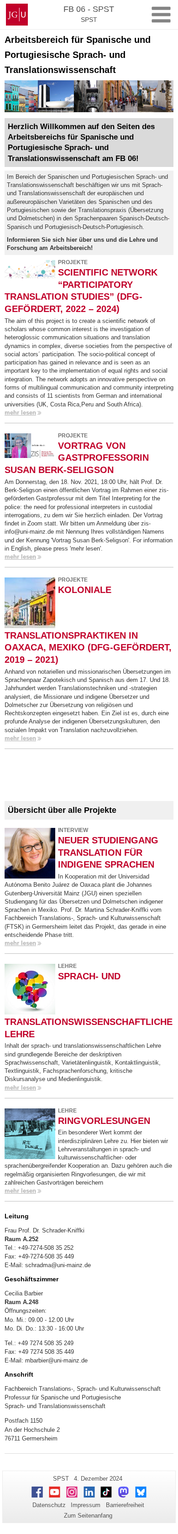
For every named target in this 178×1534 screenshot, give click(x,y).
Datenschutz (49, 1505)
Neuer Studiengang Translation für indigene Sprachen (108, 852)
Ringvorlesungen (104, 1120)
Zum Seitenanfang (88, 1515)
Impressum (85, 1505)
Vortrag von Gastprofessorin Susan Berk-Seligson (77, 457)
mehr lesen (20, 412)
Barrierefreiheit (125, 1505)
